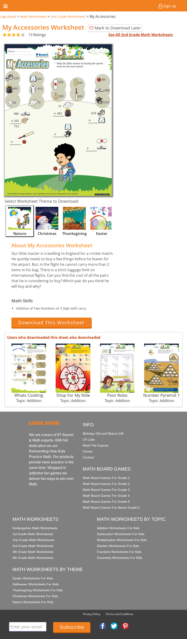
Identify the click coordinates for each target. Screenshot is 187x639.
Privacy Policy (91, 614)
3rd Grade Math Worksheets (33, 546)
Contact (88, 457)
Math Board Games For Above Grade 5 (111, 507)
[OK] (4, 34)
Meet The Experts (96, 445)
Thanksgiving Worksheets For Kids (38, 590)
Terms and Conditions (119, 614)
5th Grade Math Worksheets (33, 558)
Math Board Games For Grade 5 (106, 501)
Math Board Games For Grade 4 (106, 495)
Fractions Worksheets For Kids (119, 552)
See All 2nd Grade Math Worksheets (140, 34)
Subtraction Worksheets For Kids (120, 534)
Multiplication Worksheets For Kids (122, 540)
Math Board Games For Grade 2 (106, 484)
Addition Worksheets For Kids (118, 528)
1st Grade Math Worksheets (33, 534)
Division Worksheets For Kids (118, 546)
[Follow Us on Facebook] (102, 625)
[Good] (6, 34)
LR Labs (89, 439)
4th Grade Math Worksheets (33, 552)
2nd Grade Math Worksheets (33, 540)
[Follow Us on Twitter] (114, 625)
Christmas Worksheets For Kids (35, 596)
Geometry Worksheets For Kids (119, 558)
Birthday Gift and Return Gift (103, 433)
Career (88, 451)
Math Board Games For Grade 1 (106, 478)
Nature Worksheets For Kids (33, 602)
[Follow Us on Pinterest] (125, 625)
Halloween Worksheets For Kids (36, 584)
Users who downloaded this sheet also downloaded (53, 337)
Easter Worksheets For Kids (33, 578)
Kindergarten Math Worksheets (35, 528)
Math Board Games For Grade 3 (106, 490)
